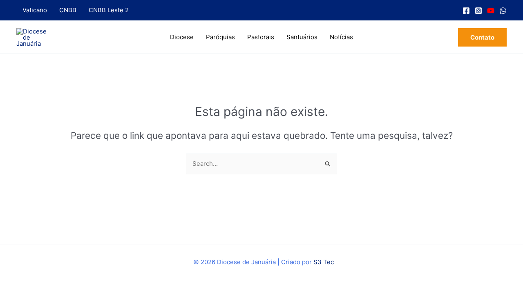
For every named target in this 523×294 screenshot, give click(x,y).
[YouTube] (490, 10)
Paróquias (220, 37)
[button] (482, 37)
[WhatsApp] (503, 10)
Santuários (301, 37)
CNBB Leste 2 (109, 10)
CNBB (67, 10)
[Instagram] (478, 10)
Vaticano (34, 10)
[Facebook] (466, 10)
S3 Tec (323, 262)
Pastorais (260, 37)
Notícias (341, 37)
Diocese (182, 37)
